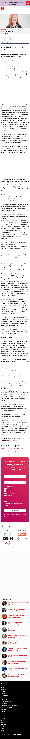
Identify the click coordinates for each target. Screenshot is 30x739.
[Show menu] (27, 8)
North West (4, 688)
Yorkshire (3, 686)
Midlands (3, 689)
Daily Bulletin (4, 719)
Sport (2, 715)
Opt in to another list (8, 486)
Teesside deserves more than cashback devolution (16, 610)
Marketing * (9, 495)
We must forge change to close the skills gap (17, 669)
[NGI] (22, 530)
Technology (4, 703)
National (3, 693)
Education (4, 699)
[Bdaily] (2, 8)
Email (5, 480)
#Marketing (13, 451)
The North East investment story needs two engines (17, 662)
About (3, 722)
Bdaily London (9, 488)
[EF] (8, 530)
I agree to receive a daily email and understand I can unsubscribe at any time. (14, 503)
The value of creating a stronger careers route (17, 629)
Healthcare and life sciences (8, 701)
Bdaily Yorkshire (10, 493)
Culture (3, 713)
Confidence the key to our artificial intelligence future (17, 649)
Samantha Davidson (7, 31)
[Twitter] (10, 37)
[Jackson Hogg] (8, 534)
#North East (19, 448)
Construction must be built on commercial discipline (16, 616)
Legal (2, 726)
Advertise (3, 724)
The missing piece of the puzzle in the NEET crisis (17, 655)
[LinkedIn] (5, 37)
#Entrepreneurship (6, 448)
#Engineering (5, 451)
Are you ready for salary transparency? (14, 642)
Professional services (6, 707)
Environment (4, 709)
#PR (13, 448)
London (3, 691)
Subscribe (15, 510)
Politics (3, 711)
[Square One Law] (8, 538)
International (4, 695)
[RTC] (8, 542)
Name (5, 474)
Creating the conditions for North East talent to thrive (17, 675)
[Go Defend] (22, 534)
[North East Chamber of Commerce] (22, 538)
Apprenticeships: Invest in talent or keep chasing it (17, 636)
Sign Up (28, 3)
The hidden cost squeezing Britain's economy (18, 603)
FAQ (2, 730)
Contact (3, 721)
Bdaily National (9, 491)
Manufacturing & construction (9, 705)
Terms (3, 728)
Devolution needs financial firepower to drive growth (15, 623)
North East (4, 684)
